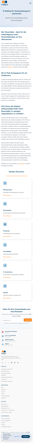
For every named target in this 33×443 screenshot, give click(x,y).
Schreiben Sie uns (5, 408)
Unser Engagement (5, 420)
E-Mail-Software (5, 371)
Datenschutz (17, 436)
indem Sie (21, 163)
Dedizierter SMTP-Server (7, 377)
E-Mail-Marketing (5, 396)
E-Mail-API (4, 379)
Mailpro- (10, 67)
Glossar (3, 391)
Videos (2, 393)
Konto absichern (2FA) (6, 412)
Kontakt (3, 424)
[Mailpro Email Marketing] (3, 352)
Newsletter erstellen (6, 373)
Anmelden (28, 320)
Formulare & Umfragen (6, 381)
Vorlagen (3, 375)
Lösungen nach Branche (7, 369)
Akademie (3, 389)
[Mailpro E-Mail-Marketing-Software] (4, 3)
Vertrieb (3, 422)
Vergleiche (3, 398)
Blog (2, 387)
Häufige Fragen (4, 406)
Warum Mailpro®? (5, 418)
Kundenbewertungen (6, 426)
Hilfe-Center (4, 404)
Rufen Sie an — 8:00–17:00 (7, 410)
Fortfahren (25, 436)
